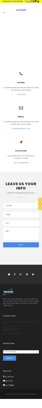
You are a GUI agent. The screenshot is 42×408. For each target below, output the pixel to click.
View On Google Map (21, 163)
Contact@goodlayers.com (21, 129)
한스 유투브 (9, 381)
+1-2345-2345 (21, 94)
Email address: (7, 349)
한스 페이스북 (9, 376)
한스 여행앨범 (9, 385)
